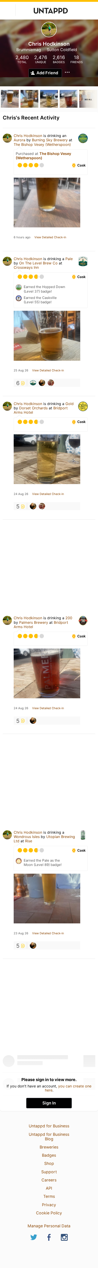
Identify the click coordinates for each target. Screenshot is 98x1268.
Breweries (49, 1147)
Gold (69, 403)
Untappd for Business (49, 1126)
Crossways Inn (26, 267)
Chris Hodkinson (28, 135)
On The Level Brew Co (38, 263)
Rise (28, 841)
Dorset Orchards (33, 408)
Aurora (19, 140)
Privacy (49, 1204)
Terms (49, 1196)
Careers (49, 1180)
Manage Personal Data (49, 1225)
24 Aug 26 (21, 494)
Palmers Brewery (33, 622)
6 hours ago (22, 237)
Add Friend (47, 72)
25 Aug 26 (21, 370)
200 (68, 618)
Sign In (49, 1103)
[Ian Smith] (42, 383)
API (49, 1188)
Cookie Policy (49, 1213)
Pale (69, 258)
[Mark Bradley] (51, 383)
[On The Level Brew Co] (33, 383)
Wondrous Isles (27, 836)
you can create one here (68, 1088)
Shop (49, 1163)
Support (49, 1171)
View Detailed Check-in (50, 237)
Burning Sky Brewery (50, 140)
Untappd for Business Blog (49, 1136)
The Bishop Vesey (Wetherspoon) (42, 144)
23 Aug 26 (21, 933)
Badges (49, 1155)
